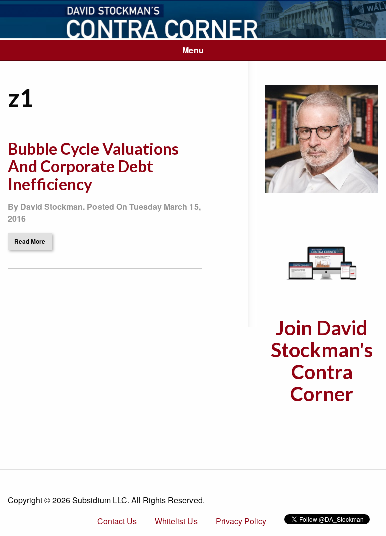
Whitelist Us (176, 521)
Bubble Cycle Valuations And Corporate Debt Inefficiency (93, 166)
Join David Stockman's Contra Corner (322, 361)
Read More (29, 241)
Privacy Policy (241, 521)
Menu (193, 50)
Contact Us (117, 521)
